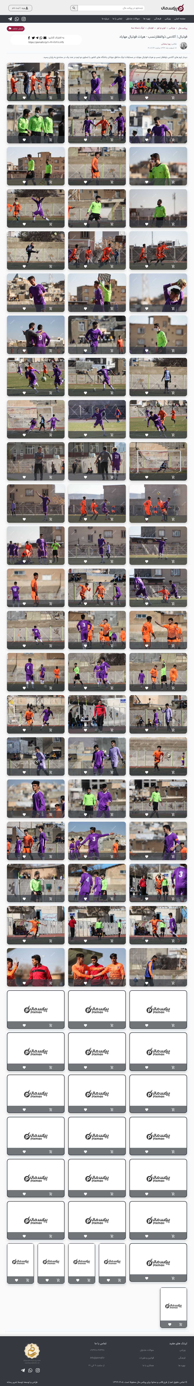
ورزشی (182, 1350)
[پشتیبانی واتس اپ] (17, 19)
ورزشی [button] (168, 18)
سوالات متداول (133, 18)
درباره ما (105, 18)
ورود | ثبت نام (20, 8)
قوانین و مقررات (146, 1358)
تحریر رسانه (12, 1382)
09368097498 (97, 1350)
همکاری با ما (148, 1365)
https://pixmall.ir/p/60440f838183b (46, 42)
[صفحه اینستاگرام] (24, 19)
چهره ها (181, 1365)
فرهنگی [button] (157, 18)
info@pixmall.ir (97, 1358)
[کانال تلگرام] (10, 19)
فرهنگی (181, 1358)
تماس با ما (117, 18)
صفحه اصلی (179, 18)
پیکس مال (141, 1382)
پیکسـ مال (182, 28)
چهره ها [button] (146, 18)
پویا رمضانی (165, 44)
